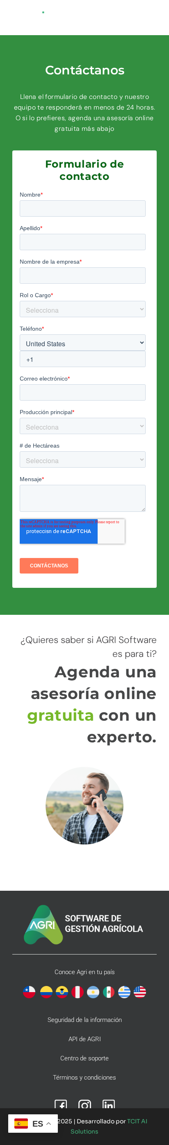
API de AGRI (85, 1039)
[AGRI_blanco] (28, 13)
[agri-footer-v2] (84, 905)
